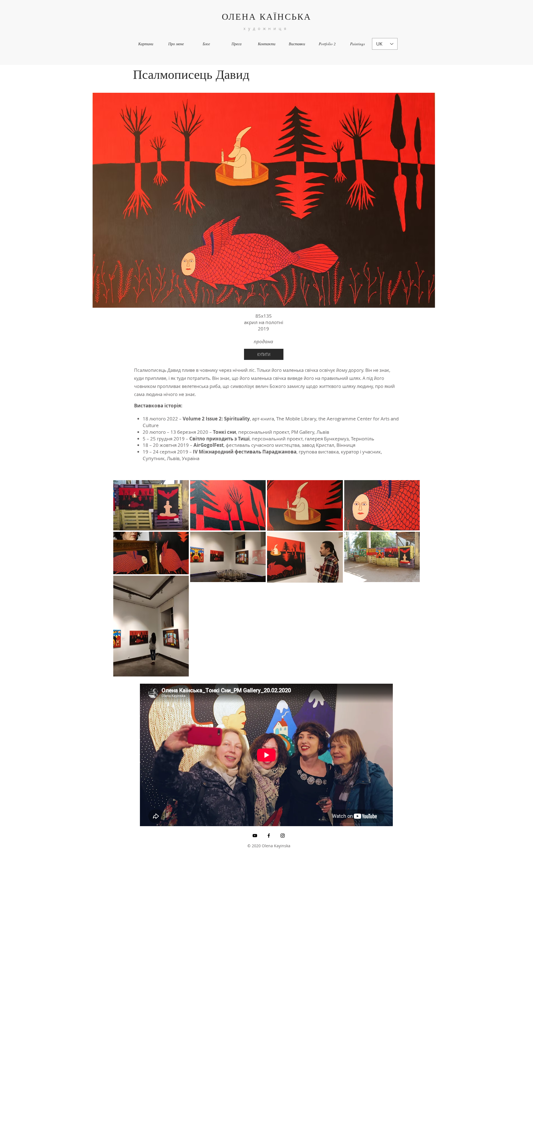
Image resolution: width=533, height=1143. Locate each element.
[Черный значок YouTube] (255, 835)
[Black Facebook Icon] (268, 835)
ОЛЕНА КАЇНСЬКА (266, 16)
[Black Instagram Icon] (282, 835)
